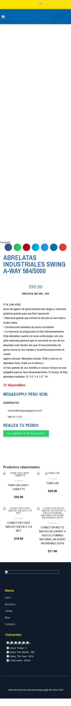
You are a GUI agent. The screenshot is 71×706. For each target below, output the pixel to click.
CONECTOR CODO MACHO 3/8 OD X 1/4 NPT (19, 527)
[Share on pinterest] (26, 247)
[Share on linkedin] (53, 247)
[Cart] (63, 16)
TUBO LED (52, 483)
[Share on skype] (35, 247)
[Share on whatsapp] (17, 247)
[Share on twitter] (44, 247)
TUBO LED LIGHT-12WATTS (19, 487)
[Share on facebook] (8, 247)
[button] (26, 433)
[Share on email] (63, 247)
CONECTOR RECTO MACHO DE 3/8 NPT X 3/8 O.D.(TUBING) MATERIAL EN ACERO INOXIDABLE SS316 (52, 535)
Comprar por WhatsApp (28, 433)
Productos (18, 480)
